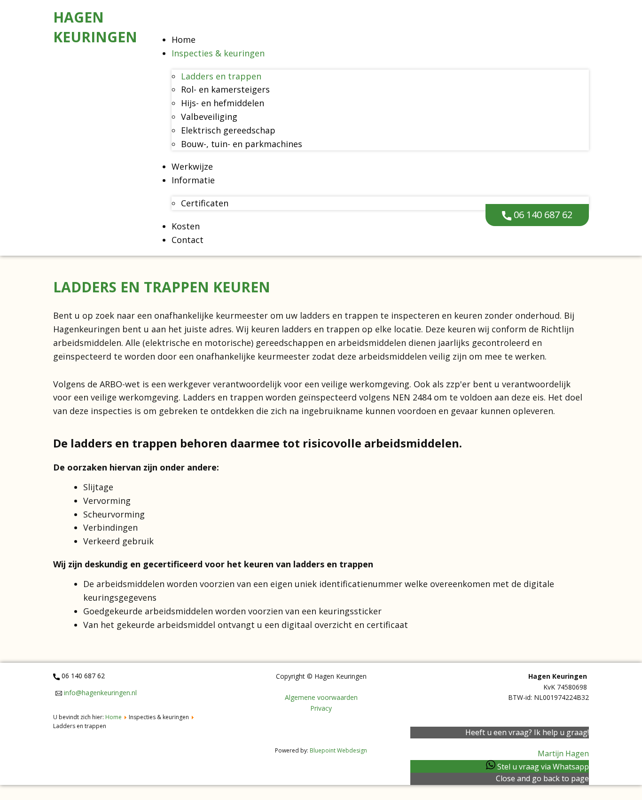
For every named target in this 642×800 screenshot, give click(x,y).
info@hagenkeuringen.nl (99, 692)
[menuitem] (184, 39)
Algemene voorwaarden (321, 697)
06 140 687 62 (541, 214)
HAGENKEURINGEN (95, 27)
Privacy (321, 708)
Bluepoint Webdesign (338, 750)
